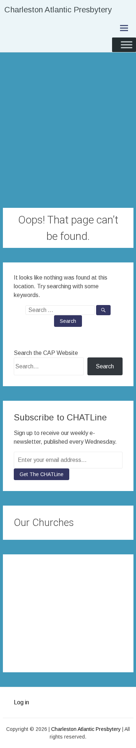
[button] (114, 574)
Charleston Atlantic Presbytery (58, 9)
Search (105, 366)
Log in (21, 702)
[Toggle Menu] (126, 44)
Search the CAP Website (46, 353)
